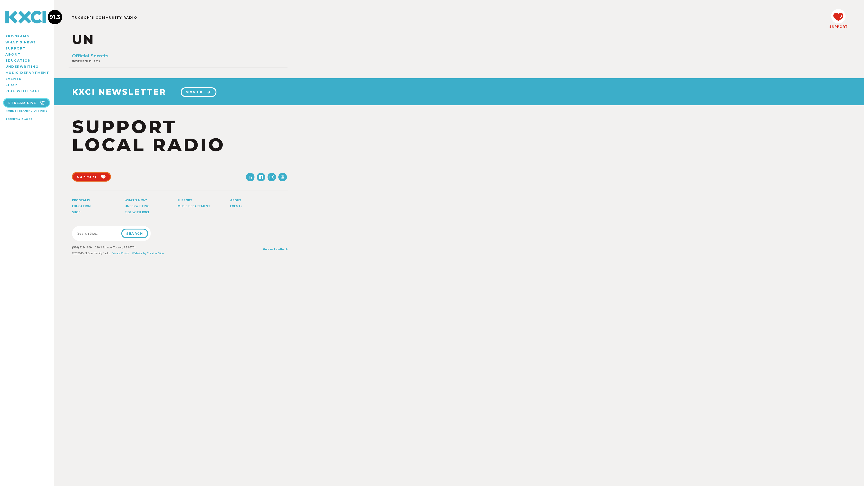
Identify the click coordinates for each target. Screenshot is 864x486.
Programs (17, 36)
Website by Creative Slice (148, 253)
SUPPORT (838, 27)
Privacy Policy (120, 253)
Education (18, 60)
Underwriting (21, 67)
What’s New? (20, 42)
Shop (11, 85)
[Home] (27, 17)
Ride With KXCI (22, 91)
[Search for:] (98, 233)
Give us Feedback (275, 249)
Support (15, 48)
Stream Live (22, 103)
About (13, 54)
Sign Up (194, 92)
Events (13, 79)
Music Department (27, 73)
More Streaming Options (26, 110)
